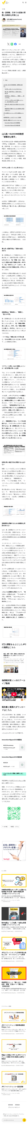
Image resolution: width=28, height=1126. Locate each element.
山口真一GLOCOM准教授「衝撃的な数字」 (13, 85)
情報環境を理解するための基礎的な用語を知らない (14, 109)
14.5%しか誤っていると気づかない (13, 89)
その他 (3, 9)
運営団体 (10, 1105)
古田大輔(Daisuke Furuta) (14, 19)
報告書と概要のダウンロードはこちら (13, 120)
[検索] (23, 2)
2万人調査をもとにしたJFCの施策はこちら (14, 113)
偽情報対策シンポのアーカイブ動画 (12, 117)
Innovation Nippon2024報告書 (12, 125)
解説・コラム (15, 826)
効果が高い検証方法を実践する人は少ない (14, 105)
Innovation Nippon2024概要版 (12, 122)
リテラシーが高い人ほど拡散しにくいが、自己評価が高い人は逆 (14, 100)
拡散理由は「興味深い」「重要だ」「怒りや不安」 (14, 96)
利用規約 (17, 1105)
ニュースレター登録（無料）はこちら (13, 774)
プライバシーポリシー (14, 1107)
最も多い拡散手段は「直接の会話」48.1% (13, 92)
